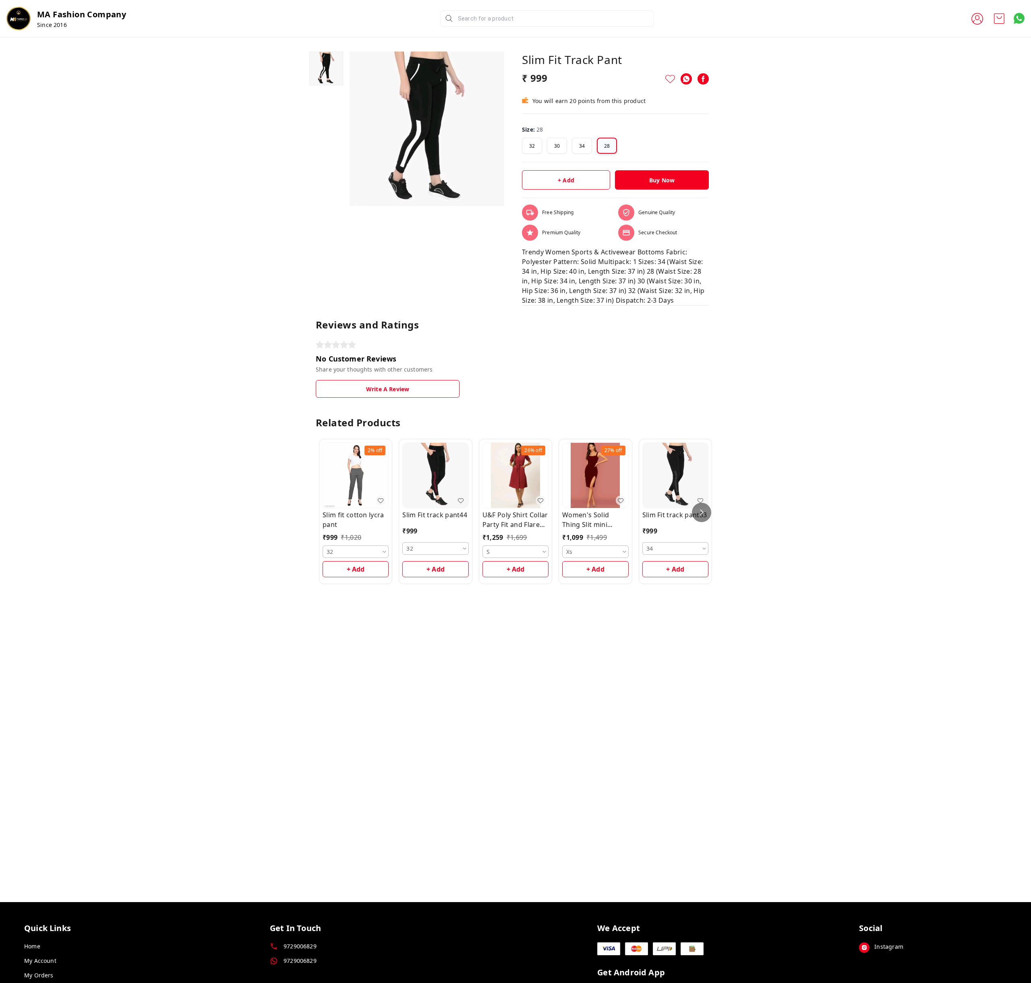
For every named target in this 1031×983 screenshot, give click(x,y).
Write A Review (387, 389)
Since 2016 (52, 25)
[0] (999, 18)
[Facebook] (703, 79)
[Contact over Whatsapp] (1019, 18)
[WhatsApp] (686, 79)
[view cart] (999, 18)
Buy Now (662, 180)
